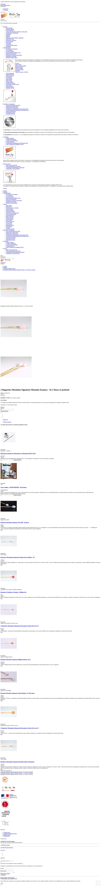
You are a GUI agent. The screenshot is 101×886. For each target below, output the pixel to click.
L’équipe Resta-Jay (10, 141)
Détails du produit (7, 422)
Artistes (5, 204)
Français (6, 8)
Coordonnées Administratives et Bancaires (15, 167)
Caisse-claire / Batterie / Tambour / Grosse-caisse (16, 31)
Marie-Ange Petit (10, 75)
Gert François (9, 78)
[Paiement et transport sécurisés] (8, 793)
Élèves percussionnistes (11, 53)
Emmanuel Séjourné (10, 83)
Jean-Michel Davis (10, 74)
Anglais (6, 10)
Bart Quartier (18, 64)
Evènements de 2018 (10, 113)
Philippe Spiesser (19, 67)
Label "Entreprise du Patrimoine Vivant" (15, 144)
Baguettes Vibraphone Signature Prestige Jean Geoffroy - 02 (17, 557)
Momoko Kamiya (10, 86)
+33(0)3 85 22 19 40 (5, 845)
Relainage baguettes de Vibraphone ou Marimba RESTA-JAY (18, 453)
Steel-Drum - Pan (10, 39)
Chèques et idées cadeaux (11, 45)
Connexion (3, 874)
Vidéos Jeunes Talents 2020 (12, 106)
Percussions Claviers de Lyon (12, 84)
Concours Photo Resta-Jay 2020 (13, 105)
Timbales (8, 36)
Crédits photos (6, 836)
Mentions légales (7, 834)
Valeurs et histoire (10, 138)
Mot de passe (3, 871)
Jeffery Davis (9, 80)
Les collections (9, 50)
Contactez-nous (6, 832)
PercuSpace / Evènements (8, 230)
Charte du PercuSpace (11, 111)
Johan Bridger (9, 79)
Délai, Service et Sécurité (11, 165)
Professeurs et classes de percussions (14, 55)
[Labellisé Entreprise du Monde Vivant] (5, 808)
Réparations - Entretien (11, 40)
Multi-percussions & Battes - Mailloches (14, 37)
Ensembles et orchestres (11, 56)
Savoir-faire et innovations (11, 48)
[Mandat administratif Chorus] (9, 799)
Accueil (5, 190)
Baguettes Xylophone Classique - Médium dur (13, 592)
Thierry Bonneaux (10, 73)
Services (5, 248)
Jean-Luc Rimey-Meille (21, 65)
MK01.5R (5, 419)
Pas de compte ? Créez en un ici (7, 877)
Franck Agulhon (19, 68)
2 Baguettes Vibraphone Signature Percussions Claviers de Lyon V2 (20, 626)
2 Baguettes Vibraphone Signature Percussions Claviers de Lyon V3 (20, 728)
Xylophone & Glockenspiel (12, 32)
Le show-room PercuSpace (12, 140)
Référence (3, 393)
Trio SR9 (18, 70)
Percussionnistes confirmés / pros (13, 52)
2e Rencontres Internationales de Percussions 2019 (17, 109)
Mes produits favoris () (5, 5)
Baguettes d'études (10, 29)
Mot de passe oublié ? (5, 873)
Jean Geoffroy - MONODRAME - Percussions (14, 487)
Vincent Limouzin (19, 69)
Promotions (8, 46)
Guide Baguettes (7, 193)
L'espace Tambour (10, 51)
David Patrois (9, 77)
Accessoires (8, 44)
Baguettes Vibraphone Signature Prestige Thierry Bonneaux (17, 761)
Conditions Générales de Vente (10, 833)
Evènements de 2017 (10, 112)
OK (1, 883)
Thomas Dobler (9, 81)
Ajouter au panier (4, 411)
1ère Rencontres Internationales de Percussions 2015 (17, 110)
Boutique (5, 191)
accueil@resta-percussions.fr (7, 847)
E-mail (2, 868)
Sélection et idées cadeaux (11, 57)
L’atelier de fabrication (11, 139)
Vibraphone (8, 34)
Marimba (8, 35)
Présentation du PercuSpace (12, 107)
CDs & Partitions (9, 30)
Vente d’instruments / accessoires (13, 166)
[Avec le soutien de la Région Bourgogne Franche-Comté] (6, 817)
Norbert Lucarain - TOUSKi (22, 72)
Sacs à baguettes (9, 41)
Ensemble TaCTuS (10, 88)
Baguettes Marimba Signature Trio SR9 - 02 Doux (15, 522)
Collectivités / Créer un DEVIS (13, 168)
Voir (1, 530)
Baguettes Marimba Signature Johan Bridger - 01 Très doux (18, 693)
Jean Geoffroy (9, 85)
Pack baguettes (9, 28)
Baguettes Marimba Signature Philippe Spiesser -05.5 (16, 659)
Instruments (8, 42)
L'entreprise (5, 241)
